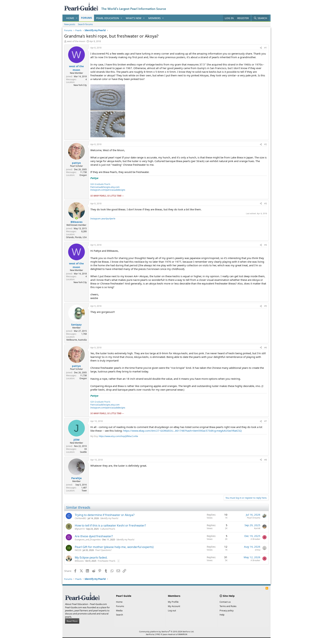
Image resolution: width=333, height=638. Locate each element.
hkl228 (78, 550)
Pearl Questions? (103, 550)
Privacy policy (227, 610)
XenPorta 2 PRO (153, 634)
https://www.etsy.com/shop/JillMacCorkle (118, 436)
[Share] (261, 48)
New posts (69, 24)
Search (119, 614)
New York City (80, 85)
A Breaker (255, 539)
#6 (265, 347)
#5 (265, 306)
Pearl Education (107, 18)
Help (222, 614)
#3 (265, 203)
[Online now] (76, 218)
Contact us (225, 601)
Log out (172, 610)
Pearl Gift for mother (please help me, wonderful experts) (114, 547)
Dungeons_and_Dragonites (88, 539)
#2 (265, 144)
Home (70, 18)
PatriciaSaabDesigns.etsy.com (104, 187)
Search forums (85, 24)
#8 (265, 459)
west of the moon (76, 41)
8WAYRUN (182, 634)
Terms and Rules (228, 606)
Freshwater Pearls (106, 560)
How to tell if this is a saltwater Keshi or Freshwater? (110, 525)
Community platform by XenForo (166, 631)
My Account (174, 606)
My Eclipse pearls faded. (91, 557)
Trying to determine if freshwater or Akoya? (104, 515)
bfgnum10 (80, 528)
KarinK (257, 528)
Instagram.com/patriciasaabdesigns (107, 189)
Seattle (83, 451)
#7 (265, 421)
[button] (76, 18)
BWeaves (79, 560)
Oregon (83, 175)
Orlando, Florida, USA (76, 237)
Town (84, 490)
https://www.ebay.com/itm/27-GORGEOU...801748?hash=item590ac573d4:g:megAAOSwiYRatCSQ (182, 430)
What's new (133, 18)
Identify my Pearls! (109, 518)
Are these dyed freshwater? (94, 536)
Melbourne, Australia (76, 339)
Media (119, 610)
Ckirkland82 (80, 518)
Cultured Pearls (107, 528)
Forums (86, 17)
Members (154, 18)
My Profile (173, 601)
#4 (265, 244)
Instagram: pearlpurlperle (102, 218)
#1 (265, 47)
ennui (257, 549)
